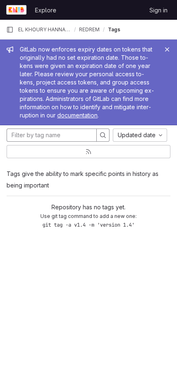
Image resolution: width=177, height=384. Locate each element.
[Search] (102, 135)
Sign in (158, 10)
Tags (114, 29)
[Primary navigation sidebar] (9, 29)
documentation (77, 115)
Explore (45, 10)
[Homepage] (16, 9)
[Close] (167, 49)
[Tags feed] (88, 151)
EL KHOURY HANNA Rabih (44, 29)
